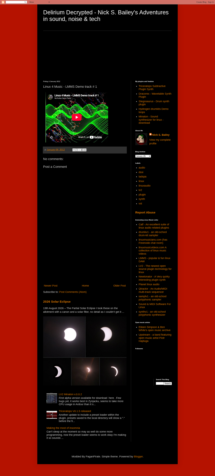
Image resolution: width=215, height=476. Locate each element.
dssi (141, 172)
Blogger (138, 456)
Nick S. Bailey (161, 134)
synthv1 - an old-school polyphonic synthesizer (152, 313)
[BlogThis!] (76, 149)
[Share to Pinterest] (85, 149)
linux (141, 181)
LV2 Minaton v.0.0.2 (70, 394)
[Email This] (73, 149)
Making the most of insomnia (63, 428)
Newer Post (50, 285)
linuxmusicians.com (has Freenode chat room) (153, 241)
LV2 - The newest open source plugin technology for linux (155, 269)
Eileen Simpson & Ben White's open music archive (155, 329)
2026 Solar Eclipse (57, 301)
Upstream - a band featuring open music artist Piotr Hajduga (155, 337)
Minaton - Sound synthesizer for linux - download (151, 119)
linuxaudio (144, 185)
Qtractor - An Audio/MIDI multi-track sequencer (153, 290)
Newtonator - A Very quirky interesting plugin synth (154, 278)
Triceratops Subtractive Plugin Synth (152, 88)
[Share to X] (79, 149)
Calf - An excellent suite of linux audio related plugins (154, 226)
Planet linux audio (149, 284)
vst (140, 203)
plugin (142, 194)
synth (142, 199)
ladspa (142, 176)
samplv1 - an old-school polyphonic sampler (152, 298)
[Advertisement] (107, 55)
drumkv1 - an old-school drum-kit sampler (153, 234)
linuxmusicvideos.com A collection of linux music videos (152, 250)
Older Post (119, 285)
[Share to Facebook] (82, 149)
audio (142, 167)
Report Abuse (145, 212)
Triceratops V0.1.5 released (75, 411)
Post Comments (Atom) (73, 291)
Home (85, 285)
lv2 (140, 190)
